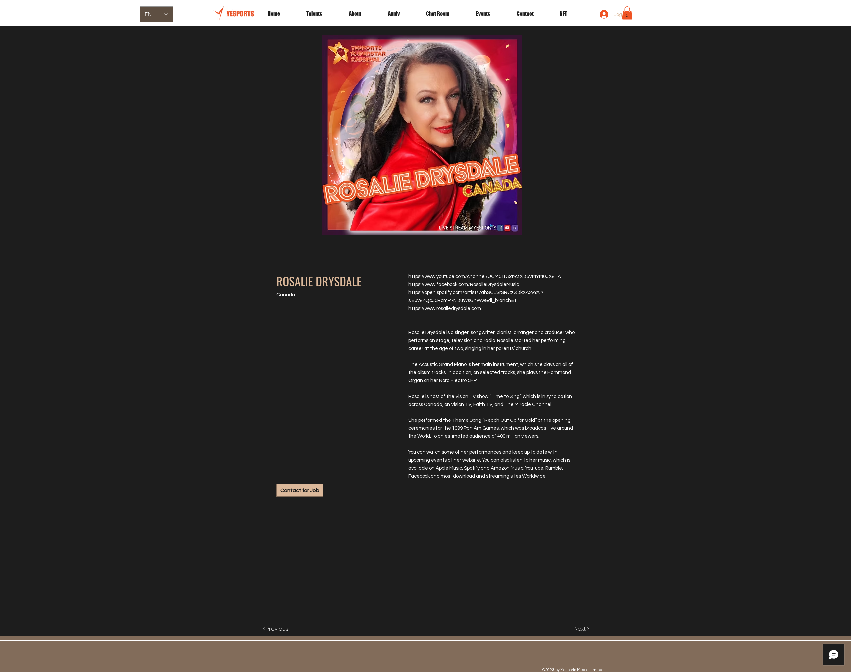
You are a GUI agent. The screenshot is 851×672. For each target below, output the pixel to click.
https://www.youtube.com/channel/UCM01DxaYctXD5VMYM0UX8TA (484, 276)
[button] (491, 13)
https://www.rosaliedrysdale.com (444, 308)
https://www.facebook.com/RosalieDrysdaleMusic (463, 284)
